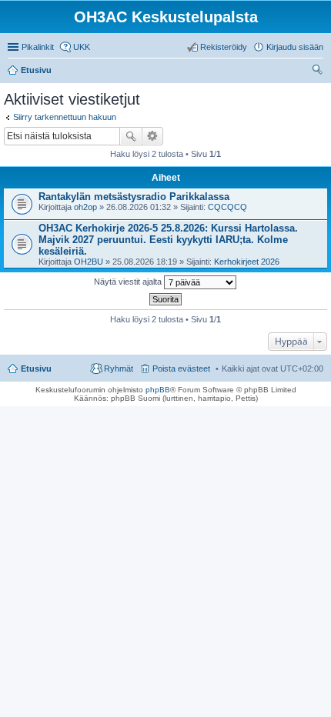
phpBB (157, 389)
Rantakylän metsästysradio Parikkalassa (133, 196)
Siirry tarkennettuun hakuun (64, 117)
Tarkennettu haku (152, 136)
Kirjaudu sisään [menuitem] (294, 47)
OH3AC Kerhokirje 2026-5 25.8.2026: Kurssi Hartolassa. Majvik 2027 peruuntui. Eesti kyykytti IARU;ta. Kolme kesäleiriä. (168, 239)
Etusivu (36, 368)
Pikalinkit (38, 47)
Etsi (130, 136)
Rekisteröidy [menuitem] (223, 47)
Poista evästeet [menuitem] (181, 368)
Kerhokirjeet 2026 (246, 261)
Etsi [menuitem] (319, 71)
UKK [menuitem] (81, 47)
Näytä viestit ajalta (129, 281)
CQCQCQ (227, 207)
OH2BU (88, 261)
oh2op (85, 207)
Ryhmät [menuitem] (118, 368)
